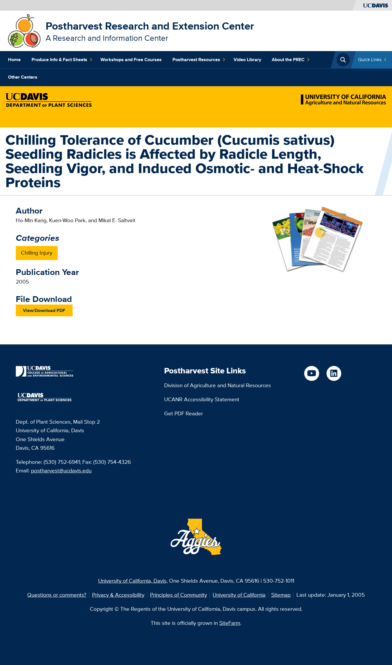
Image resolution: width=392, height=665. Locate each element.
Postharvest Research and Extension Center (150, 26)
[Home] (24, 30)
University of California (239, 595)
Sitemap (281, 595)
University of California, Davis (132, 581)
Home (14, 59)
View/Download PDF (44, 310)
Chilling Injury (36, 253)
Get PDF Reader (183, 413)
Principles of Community (178, 595)
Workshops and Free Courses (131, 59)
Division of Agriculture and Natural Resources (217, 385)
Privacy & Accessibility (118, 595)
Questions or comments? (56, 595)
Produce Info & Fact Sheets (59, 59)
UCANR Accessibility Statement (201, 399)
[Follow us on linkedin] (334, 373)
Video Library (247, 59)
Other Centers (22, 77)
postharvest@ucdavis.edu (61, 470)
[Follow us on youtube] (311, 373)
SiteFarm (229, 623)
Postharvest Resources (196, 59)
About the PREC (288, 59)
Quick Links (369, 59)
